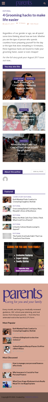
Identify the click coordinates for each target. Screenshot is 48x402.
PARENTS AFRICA (31, 397)
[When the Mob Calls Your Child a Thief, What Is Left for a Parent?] (7, 217)
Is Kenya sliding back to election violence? (25, 339)
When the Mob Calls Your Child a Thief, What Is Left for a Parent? (24, 147)
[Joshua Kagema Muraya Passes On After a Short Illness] (7, 349)
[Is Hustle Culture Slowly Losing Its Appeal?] (7, 226)
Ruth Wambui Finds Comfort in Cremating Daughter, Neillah (24, 85)
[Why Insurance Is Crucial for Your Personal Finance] (7, 375)
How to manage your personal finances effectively (28, 364)
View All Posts (38, 171)
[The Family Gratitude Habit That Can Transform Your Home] (7, 236)
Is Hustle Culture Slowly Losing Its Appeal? (26, 228)
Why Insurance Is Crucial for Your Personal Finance (25, 373)
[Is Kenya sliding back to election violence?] (7, 340)
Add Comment (20, 386)
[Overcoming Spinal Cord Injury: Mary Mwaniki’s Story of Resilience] (7, 208)
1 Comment (19, 368)
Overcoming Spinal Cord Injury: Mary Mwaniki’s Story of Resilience (24, 116)
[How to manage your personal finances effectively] (7, 366)
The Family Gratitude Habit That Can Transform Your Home (27, 237)
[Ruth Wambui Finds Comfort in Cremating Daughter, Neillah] (7, 199)
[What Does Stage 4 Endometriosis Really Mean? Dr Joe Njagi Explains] (7, 384)
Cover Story (18, 79)
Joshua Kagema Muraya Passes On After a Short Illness (28, 347)
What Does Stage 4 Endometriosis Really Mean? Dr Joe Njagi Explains (29, 382)
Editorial (7, 11)
